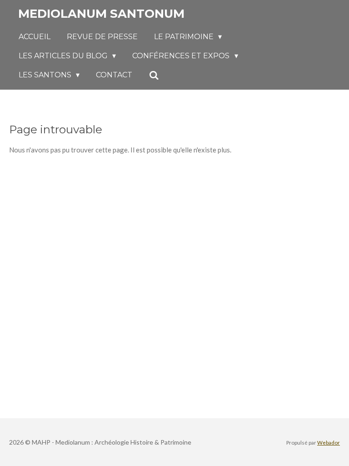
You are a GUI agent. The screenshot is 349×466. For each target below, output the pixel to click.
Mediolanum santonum (101, 13)
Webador (328, 442)
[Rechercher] (154, 75)
